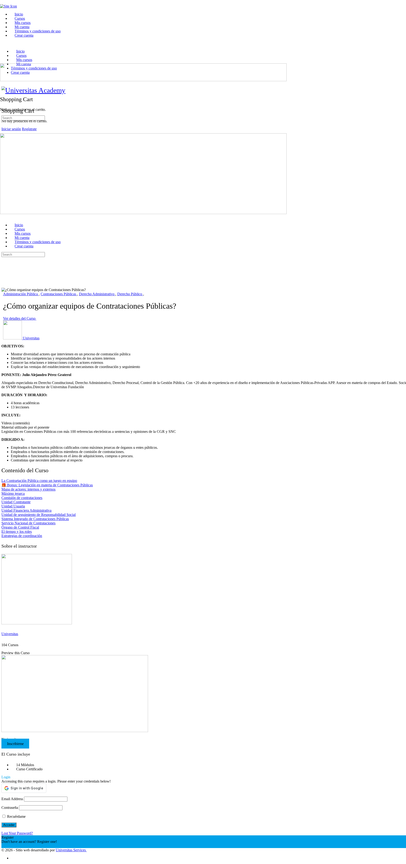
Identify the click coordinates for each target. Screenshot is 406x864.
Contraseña (9, 808)
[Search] (2, 85)
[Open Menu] (2, 61)
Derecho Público (130, 294)
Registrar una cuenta (16, 846)
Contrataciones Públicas (59, 294)
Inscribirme (15, 743)
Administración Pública (21, 294)
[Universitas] (36, 623)
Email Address (12, 799)
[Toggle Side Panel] (2, 2)
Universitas (9, 634)
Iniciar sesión (11, 129)
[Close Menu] (2, 217)
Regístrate (29, 129)
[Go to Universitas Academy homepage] (33, 90)
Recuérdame (16, 816)
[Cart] (2, 89)
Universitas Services (71, 850)
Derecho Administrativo (97, 294)
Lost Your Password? (17, 833)
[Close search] (4, 272)
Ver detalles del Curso (19, 318)
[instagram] (13, 858)
